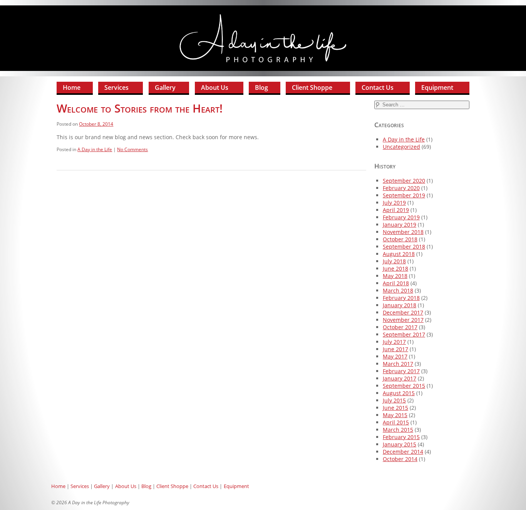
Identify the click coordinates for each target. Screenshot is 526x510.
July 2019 (394, 202)
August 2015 (399, 393)
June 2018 (395, 268)
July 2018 (394, 261)
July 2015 (394, 400)
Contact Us (378, 87)
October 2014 (400, 459)
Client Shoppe (312, 87)
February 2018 (401, 297)
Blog (261, 87)
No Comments (132, 149)
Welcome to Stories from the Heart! (140, 108)
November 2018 (403, 232)
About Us (214, 87)
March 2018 (398, 290)
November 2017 (403, 319)
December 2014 (403, 451)
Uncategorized (401, 146)
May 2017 (395, 356)
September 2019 (404, 195)
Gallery (165, 87)
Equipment (437, 87)
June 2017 (395, 349)
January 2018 (399, 305)
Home (71, 87)
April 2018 (396, 283)
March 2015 (398, 429)
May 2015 (395, 415)
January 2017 (399, 378)
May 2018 (395, 275)
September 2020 (404, 180)
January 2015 (399, 444)
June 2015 (395, 407)
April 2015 (396, 422)
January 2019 (399, 224)
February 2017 (401, 371)
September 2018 (404, 246)
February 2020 (401, 188)
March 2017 (398, 363)
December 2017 (403, 312)
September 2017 (404, 334)
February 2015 (401, 437)
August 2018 (399, 254)
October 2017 (400, 327)
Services (116, 87)
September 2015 (404, 385)
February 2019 (401, 217)
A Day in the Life (94, 149)
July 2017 (394, 341)
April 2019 (396, 210)
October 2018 (400, 239)
